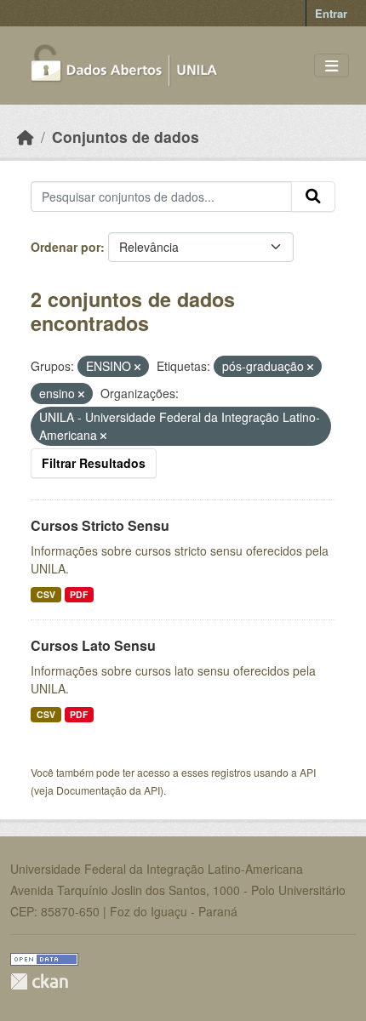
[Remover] (137, 367)
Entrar (331, 13)
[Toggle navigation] (331, 66)
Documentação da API (108, 790)
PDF (79, 594)
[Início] (25, 136)
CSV (46, 594)
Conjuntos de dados (125, 136)
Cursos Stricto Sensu (100, 525)
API (308, 772)
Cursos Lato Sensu (93, 645)
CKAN (39, 981)
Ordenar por (65, 246)
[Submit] (313, 196)
